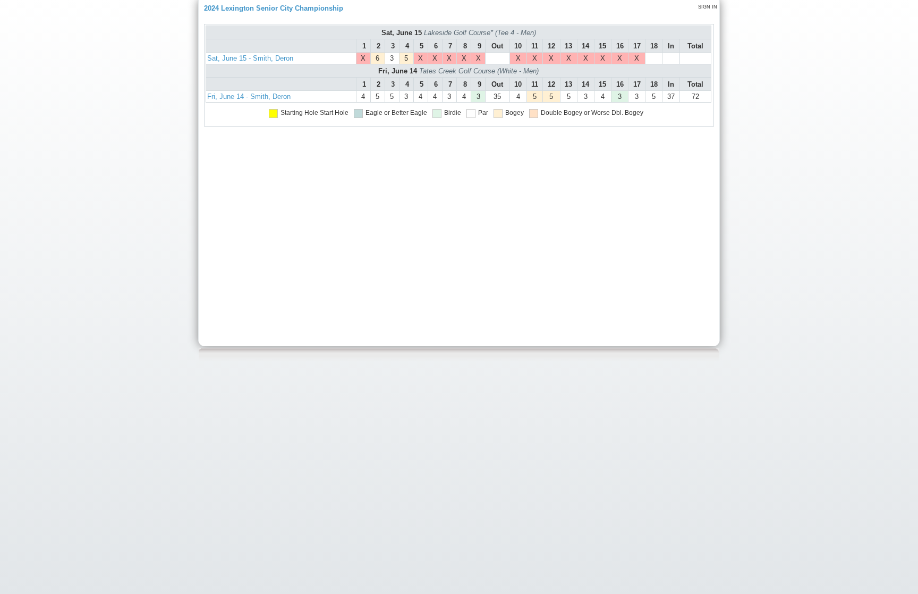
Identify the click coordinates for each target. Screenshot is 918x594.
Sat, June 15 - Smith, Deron (250, 58)
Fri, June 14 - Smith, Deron (249, 97)
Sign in (707, 7)
